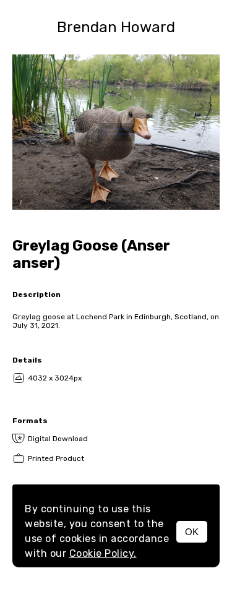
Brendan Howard (116, 27)
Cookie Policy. (103, 553)
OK (192, 532)
